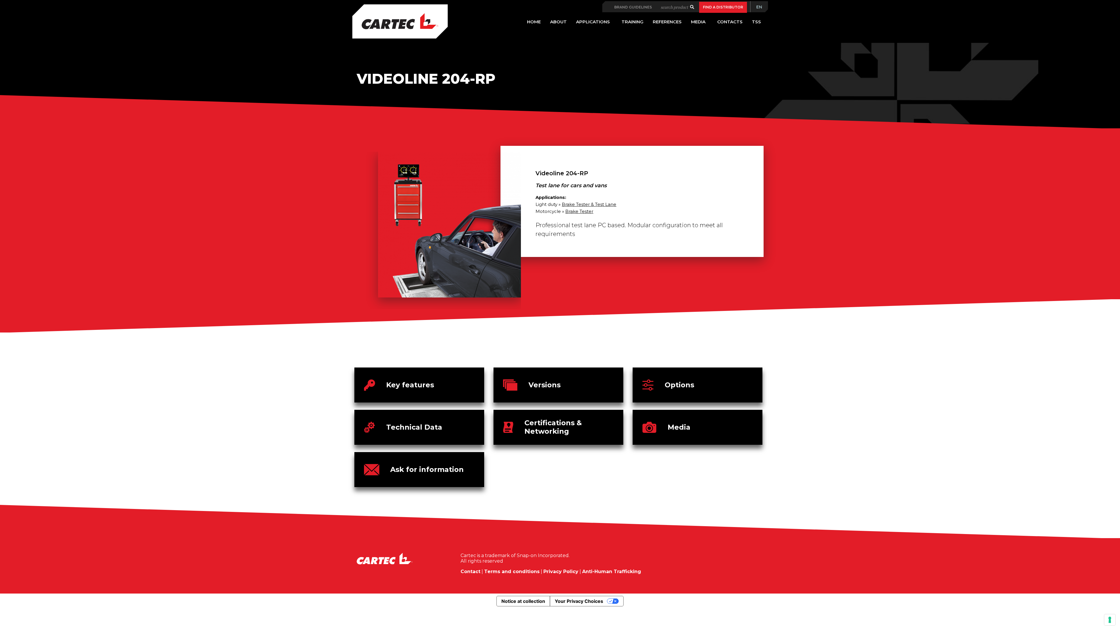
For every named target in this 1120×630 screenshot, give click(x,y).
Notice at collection (523, 601)
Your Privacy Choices (579, 601)
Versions (544, 385)
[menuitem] (759, 7)
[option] (439, 230)
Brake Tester (579, 211)
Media (679, 427)
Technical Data (414, 427)
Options (679, 385)
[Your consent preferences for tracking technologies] (1109, 619)
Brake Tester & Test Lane (589, 204)
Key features (410, 385)
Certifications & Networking (553, 427)
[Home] (400, 21)
